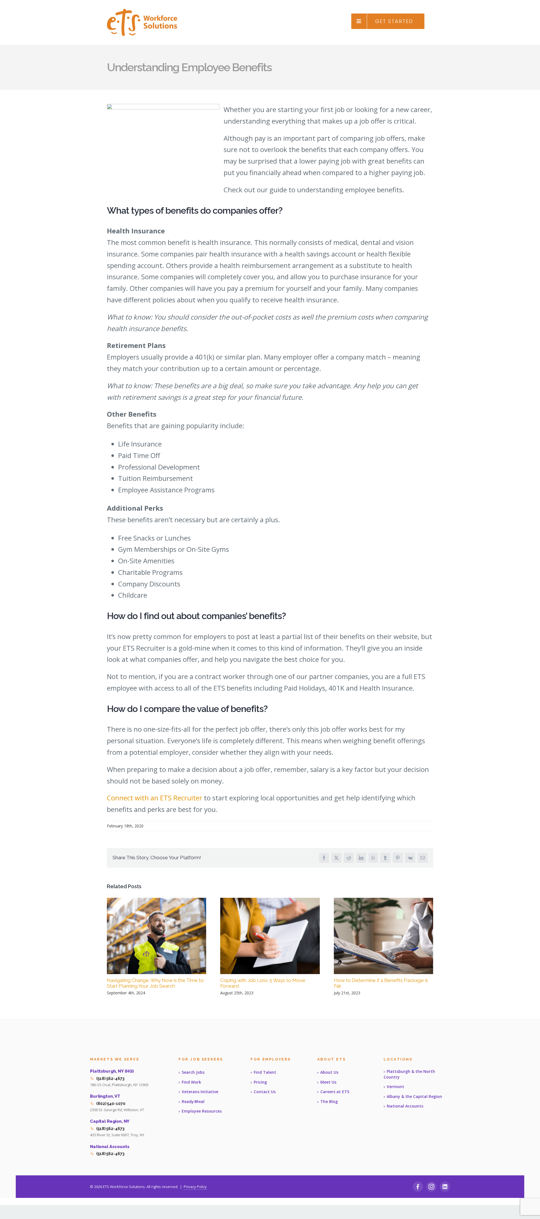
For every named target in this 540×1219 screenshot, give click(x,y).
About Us (329, 1072)
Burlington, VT (105, 1096)
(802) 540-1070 (110, 1103)
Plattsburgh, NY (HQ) (112, 1071)
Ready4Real (193, 1101)
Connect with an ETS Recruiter (154, 797)
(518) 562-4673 (110, 1078)
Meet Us (328, 1082)
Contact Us (265, 1091)
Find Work (191, 1082)
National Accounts (109, 1146)
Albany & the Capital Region (414, 1096)
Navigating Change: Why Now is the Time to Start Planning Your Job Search (155, 983)
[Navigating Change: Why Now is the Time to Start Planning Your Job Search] (156, 936)
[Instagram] (431, 1187)
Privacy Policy (195, 1186)
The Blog (329, 1101)
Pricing (260, 1082)
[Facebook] (418, 1187)
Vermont (395, 1086)
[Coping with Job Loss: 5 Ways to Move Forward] (270, 936)
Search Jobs (193, 1072)
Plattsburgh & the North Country (409, 1074)
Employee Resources (202, 1111)
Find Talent (265, 1072)
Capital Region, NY (109, 1121)
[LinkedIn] (445, 1187)
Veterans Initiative (200, 1091)
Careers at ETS (334, 1091)
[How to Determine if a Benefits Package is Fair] (383, 936)
